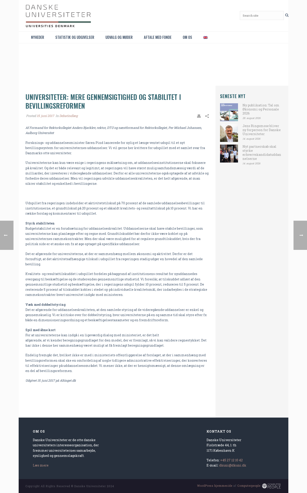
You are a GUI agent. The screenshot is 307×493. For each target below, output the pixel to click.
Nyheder (37, 37)
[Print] (199, 115)
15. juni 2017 (45, 116)
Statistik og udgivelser (74, 37)
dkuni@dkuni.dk (232, 465)
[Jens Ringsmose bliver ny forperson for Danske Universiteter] (229, 133)
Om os (187, 37)
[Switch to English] (205, 37)
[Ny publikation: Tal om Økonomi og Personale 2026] (229, 112)
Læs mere (41, 465)
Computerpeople (248, 485)
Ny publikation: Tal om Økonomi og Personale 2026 (260, 109)
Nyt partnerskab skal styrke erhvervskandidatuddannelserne (261, 153)
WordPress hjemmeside (214, 485)
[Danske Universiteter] (59, 15)
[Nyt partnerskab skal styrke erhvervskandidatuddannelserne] (229, 154)
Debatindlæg (68, 116)
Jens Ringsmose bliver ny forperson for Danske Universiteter (261, 130)
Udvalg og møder (119, 37)
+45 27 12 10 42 (231, 460)
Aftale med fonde (157, 37)
